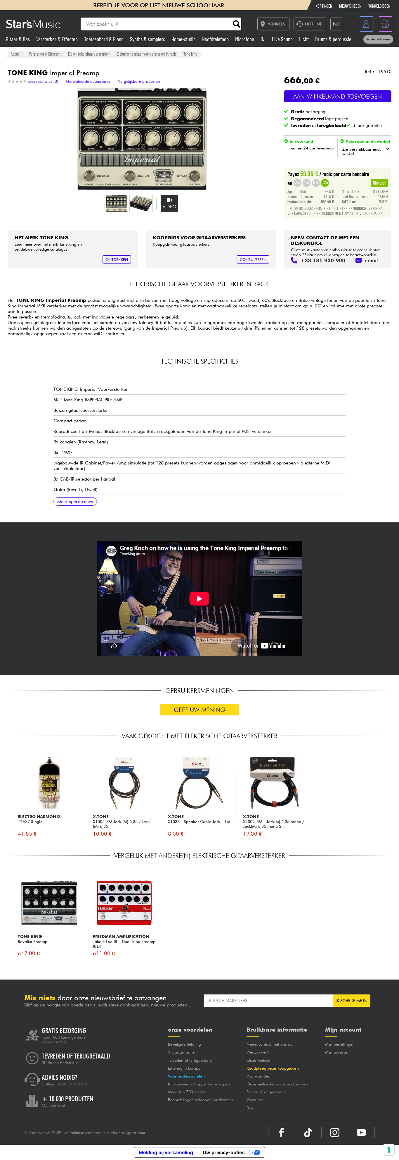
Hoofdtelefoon (216, 39)
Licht (304, 39)
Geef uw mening (199, 709)
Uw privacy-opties (224, 1152)
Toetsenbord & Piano (104, 39)
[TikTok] (308, 1132)
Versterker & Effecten (57, 39)
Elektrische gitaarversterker (88, 53)
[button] (116, 203)
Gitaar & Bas (18, 39)
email (371, 260)
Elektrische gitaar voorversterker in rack (146, 53)
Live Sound (283, 39)
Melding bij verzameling (166, 1152)
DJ (264, 39)
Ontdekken (116, 259)
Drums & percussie (333, 39)
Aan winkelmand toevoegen (337, 96)
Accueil (16, 53)
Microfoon (245, 39)
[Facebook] (281, 1132)
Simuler (379, 182)
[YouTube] (361, 1132)
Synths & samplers (148, 39)
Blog (250, 1108)
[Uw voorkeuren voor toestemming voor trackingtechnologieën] (388, 1149)
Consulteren (253, 259)
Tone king (190, 53)
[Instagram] (335, 1132)
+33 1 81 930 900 (72, 1084)
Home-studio (184, 39)
